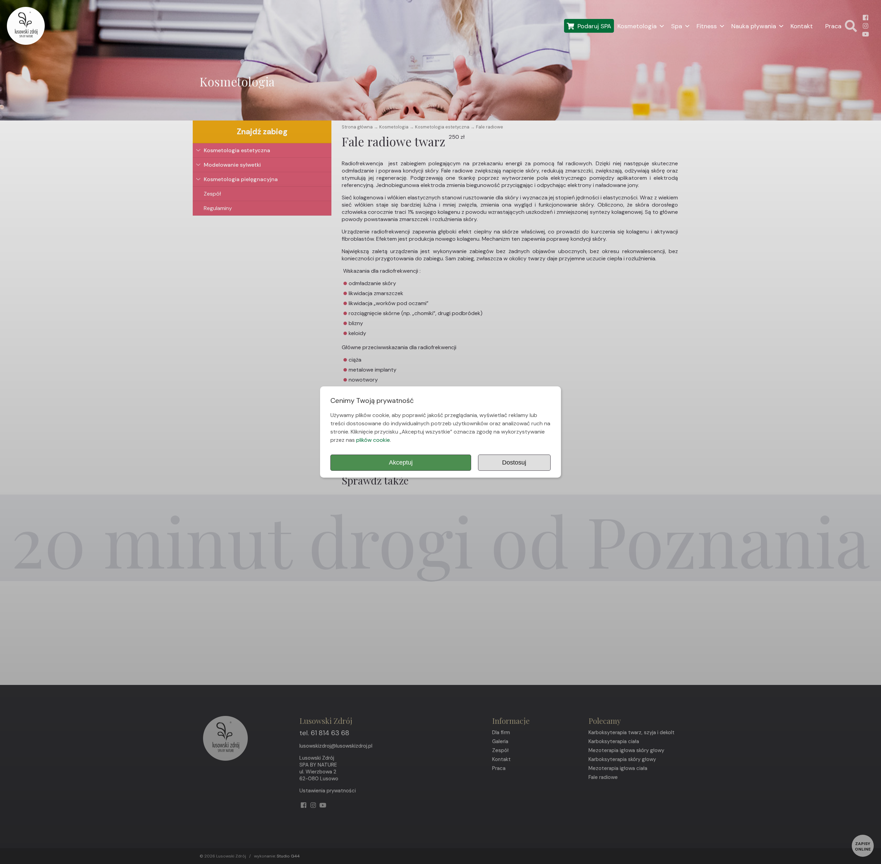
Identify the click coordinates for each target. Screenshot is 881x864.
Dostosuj (514, 462)
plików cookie (373, 440)
